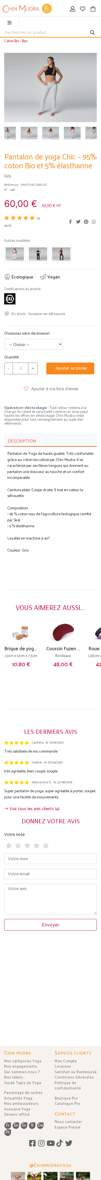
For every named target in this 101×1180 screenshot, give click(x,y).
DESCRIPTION (22, 441)
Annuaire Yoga (17, 1109)
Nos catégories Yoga (23, 1061)
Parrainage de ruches (23, 1093)
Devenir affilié (17, 1115)
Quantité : (12, 357)
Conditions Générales (74, 1077)
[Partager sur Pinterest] (86, 221)
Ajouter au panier (70, 368)
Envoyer (50, 925)
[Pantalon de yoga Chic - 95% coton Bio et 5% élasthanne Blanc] (14, 254)
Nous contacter (68, 1122)
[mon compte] (72, 10)
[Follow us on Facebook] (32, 1143)
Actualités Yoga (18, 1098)
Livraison (63, 1067)
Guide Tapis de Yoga (22, 1083)
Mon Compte (66, 1061)
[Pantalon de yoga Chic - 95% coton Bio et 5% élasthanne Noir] (38, 254)
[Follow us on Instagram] (41, 1143)
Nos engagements (20, 1067)
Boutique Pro (66, 1098)
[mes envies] (83, 10)
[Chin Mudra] (27, 8)
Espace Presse (68, 1128)
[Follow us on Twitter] (69, 1143)
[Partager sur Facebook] (70, 221)
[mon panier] (93, 10)
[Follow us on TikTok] (59, 1143)
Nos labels (13, 1077)
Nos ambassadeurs (21, 1104)
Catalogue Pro (67, 1104)
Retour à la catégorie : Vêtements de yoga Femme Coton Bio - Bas (45, 38)
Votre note (14, 834)
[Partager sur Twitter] (78, 221)
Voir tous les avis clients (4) (33, 809)
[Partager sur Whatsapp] (94, 221)
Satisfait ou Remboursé (76, 1072)
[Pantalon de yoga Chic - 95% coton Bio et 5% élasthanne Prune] (61, 254)
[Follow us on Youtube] (50, 1143)
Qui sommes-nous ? (22, 1072)
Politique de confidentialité (68, 1086)
